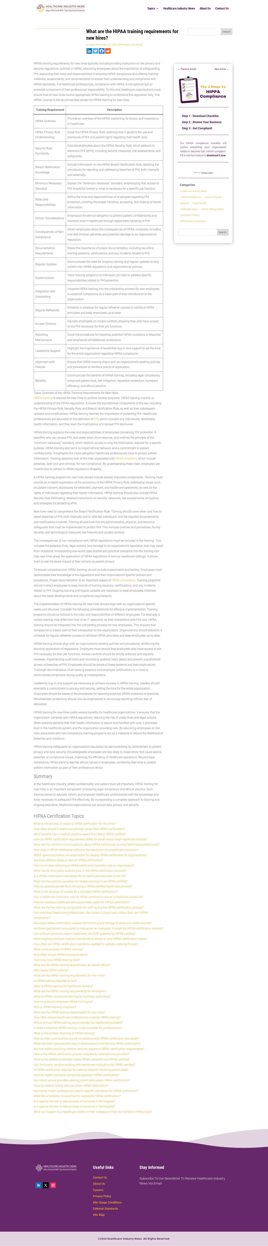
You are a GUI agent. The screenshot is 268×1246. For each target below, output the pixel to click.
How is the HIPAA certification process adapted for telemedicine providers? (81, 1054)
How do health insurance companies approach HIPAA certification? (76, 1075)
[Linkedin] (89, 51)
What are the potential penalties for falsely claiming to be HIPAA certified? (81, 881)
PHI (96, 419)
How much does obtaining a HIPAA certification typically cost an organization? (84, 865)
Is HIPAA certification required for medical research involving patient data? (81, 1070)
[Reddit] (108, 51)
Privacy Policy (102, 1196)
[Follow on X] (46, 1185)
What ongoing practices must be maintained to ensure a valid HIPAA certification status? (90, 939)
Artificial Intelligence (190, 197)
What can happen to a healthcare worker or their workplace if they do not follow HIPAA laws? (93, 1112)
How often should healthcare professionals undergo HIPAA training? (77, 1017)
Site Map (99, 1215)
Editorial (184, 203)
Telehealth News (189, 209)
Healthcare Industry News (179, 8)
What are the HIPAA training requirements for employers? (70, 991)
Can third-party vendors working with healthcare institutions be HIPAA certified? (84, 1064)
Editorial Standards (105, 1208)
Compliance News (189, 215)
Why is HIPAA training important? (55, 1007)
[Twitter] (95, 51)
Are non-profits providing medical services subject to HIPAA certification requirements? (89, 1049)
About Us (205, 8)
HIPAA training (43, 398)
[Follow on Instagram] (53, 1185)
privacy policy (207, 172)
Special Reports (213, 197)
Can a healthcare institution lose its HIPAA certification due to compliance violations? (88, 897)
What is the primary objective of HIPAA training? (64, 1033)
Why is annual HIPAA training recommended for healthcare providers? (78, 1022)
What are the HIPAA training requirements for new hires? (69, 975)
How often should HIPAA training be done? (61, 954)
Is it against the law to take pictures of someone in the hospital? (74, 1101)
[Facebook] (101, 51)
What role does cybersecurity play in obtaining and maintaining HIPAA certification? (87, 1043)
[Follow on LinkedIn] (38, 1185)
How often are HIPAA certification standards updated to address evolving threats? (86, 944)
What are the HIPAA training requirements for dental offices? (72, 965)
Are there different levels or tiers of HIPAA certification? (68, 860)
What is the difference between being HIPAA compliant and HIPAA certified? (82, 1059)
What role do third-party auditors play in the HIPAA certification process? (80, 871)
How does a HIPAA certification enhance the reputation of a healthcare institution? (86, 850)
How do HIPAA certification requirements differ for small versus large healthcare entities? (90, 839)
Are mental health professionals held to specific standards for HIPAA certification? (86, 1091)
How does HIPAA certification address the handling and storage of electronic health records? (93, 923)
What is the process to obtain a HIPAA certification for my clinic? (75, 823)
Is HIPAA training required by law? (55, 981)
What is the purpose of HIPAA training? (58, 949)
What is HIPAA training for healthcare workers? (63, 986)
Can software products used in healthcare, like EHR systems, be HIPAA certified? (85, 933)
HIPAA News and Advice (130, 44)
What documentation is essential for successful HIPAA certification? (77, 1096)
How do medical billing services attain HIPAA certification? (71, 1085)
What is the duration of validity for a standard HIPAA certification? (76, 891)
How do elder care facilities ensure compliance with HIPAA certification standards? (86, 1038)
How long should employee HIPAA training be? (63, 1001)
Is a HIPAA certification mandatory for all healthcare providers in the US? (80, 876)
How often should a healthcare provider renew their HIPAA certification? (79, 829)
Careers (98, 1190)
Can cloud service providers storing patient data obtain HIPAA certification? (82, 1080)
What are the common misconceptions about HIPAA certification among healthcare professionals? (97, 844)
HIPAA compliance (123, 580)
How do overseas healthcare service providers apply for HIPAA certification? (82, 902)
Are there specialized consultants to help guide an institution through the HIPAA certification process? (98, 928)
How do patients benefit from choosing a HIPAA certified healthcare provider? (83, 886)
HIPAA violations (126, 458)
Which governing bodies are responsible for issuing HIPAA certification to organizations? (90, 855)
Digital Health (200, 203)
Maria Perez (95, 44)
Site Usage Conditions (107, 1202)
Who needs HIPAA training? (51, 970)
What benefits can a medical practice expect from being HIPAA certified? (80, 834)
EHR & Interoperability (213, 209)
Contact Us (222, 8)
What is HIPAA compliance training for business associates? (72, 996)
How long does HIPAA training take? (57, 960)
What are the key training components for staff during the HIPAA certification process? (88, 907)
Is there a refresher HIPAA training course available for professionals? (78, 1028)
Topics (151, 8)
